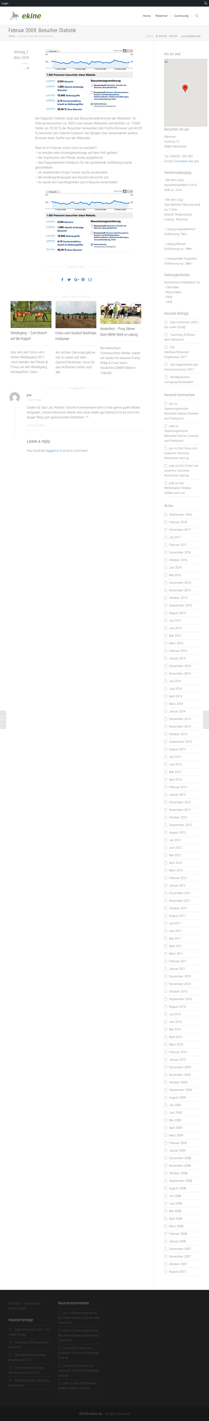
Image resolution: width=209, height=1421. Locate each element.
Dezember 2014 (180, 666)
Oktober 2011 (178, 908)
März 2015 (176, 643)
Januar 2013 (177, 795)
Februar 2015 (178, 651)
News (25, 63)
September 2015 (180, 605)
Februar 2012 (178, 878)
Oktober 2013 (178, 734)
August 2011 (177, 916)
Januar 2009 (177, 1150)
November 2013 (180, 726)
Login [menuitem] (4, 3)
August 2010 (177, 1007)
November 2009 (180, 1075)
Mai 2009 (175, 1120)
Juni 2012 (175, 848)
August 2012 (177, 832)
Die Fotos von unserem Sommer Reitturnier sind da (180, 453)
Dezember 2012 (180, 802)
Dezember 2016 (180, 552)
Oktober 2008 (178, 1173)
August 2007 (177, 1271)
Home (147, 15)
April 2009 (175, 1128)
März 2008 (176, 1226)
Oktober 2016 (178, 560)
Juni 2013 (175, 764)
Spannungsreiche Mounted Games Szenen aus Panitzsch (181, 413)
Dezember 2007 (180, 1249)
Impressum (31, 1303)
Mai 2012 (175, 855)
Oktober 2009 (178, 1082)
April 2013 (175, 779)
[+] (31, 314)
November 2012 (180, 810)
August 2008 (177, 1188)
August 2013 (177, 749)
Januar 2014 (177, 711)
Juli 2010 (175, 1014)
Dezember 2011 (180, 893)
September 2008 (180, 1181)
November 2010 (180, 984)
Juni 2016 (175, 567)
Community (182, 15)
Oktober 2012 (178, 817)
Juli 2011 (175, 923)
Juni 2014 (175, 689)
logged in (52, 451)
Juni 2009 (175, 1112)
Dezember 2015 (180, 583)
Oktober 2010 (178, 991)
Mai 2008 (175, 1211)
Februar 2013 (178, 787)
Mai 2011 (175, 938)
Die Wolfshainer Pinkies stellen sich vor (177, 488)
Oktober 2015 (178, 598)
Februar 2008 (178, 1234)
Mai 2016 (175, 575)
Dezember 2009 (180, 1067)
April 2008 (175, 1218)
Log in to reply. (36, 425)
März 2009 (176, 1135)
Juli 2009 (175, 1105)
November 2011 (180, 901)
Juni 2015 (175, 628)
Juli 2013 (175, 757)
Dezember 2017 (180, 530)
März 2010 (176, 1044)
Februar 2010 (178, 1052)
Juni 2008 (175, 1203)
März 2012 (176, 870)
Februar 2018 (178, 522)
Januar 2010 (177, 1060)
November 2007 (180, 1256)
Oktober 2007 (178, 1264)
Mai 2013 (175, 772)
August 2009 (177, 1097)
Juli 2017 (175, 537)
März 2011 (176, 954)
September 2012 (180, 825)
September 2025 (180, 514)
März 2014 (176, 704)
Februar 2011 (178, 961)
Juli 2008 (175, 1196)
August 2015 (177, 613)
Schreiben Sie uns (186, 161)
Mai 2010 (175, 1029)
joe (171, 404)
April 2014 (175, 696)
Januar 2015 (177, 658)
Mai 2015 (175, 636)
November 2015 (180, 590)
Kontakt (14, 1303)
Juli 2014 (175, 681)
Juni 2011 (175, 931)
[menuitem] (206, 3)
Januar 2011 (177, 969)
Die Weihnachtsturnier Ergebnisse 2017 (176, 352)
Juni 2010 (175, 1022)
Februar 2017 (178, 545)
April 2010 (175, 1037)
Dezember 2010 (180, 976)
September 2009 (180, 1090)
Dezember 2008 (180, 1158)
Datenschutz (17, 1308)
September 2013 (180, 742)
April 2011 (175, 946)
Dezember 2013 (180, 719)
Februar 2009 (178, 1143)
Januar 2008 (177, 1241)
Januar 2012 (177, 885)
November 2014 (180, 673)
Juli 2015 (175, 620)
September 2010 (180, 999)
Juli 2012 (175, 840)
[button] (185, 88)
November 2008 (180, 1165)
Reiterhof (162, 15)
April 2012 (175, 863)
